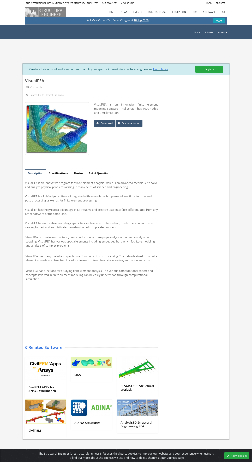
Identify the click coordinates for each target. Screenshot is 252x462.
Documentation (130, 123)
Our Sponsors (109, 3)
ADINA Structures (87, 423)
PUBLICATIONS (156, 12)
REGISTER (220, 3)
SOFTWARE (209, 12)
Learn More (160, 69)
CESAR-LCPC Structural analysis (137, 388)
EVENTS (137, 12)
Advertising (127, 3)
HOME (111, 12)
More (219, 20)
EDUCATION (179, 12)
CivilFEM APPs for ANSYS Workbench (42, 389)
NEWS (124, 12)
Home (197, 32)
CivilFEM (34, 431)
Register (209, 69)
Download (106, 123)
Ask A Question (99, 173)
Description (36, 173)
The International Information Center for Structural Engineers (62, 3)
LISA (77, 375)
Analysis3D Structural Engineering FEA (136, 424)
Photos (78, 173)
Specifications (58, 173)
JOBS (194, 12)
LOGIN (209, 3)
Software (209, 32)
